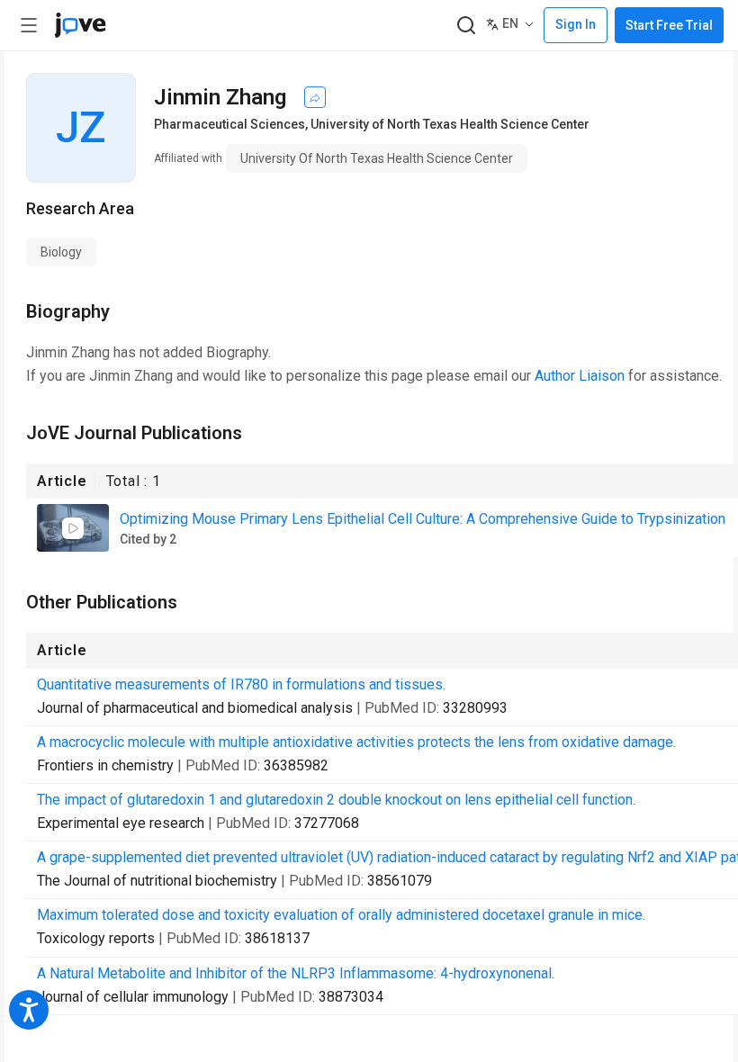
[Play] (73, 528)
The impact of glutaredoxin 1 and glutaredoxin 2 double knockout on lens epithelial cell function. (336, 799)
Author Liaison (580, 375)
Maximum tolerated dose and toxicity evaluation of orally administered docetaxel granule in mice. (341, 914)
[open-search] (466, 26)
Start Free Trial (669, 25)
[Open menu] (28, 25)
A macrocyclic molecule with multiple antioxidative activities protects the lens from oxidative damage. (356, 742)
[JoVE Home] (80, 25)
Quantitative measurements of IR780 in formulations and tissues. (241, 684)
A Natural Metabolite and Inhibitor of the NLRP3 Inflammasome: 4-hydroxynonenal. (295, 973)
